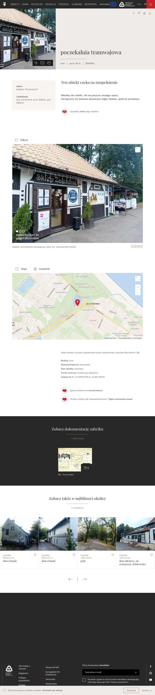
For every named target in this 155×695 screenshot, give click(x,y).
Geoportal (91, 4)
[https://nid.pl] (7, 670)
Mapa (26, 4)
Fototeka (64, 4)
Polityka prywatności (27, 680)
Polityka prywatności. (119, 682)
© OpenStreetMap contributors (129, 338)
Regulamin (27, 674)
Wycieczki (37, 4)
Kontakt (27, 685)
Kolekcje (51, 4)
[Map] (77, 306)
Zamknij (145, 690)
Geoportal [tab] (44, 269)
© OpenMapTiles (109, 338)
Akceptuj (131, 690)
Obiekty (15, 4)
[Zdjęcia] (49, 62)
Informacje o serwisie (27, 668)
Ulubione (77, 4)
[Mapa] (42, 62)
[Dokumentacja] (36, 62)
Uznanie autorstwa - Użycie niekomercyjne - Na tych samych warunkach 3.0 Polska (137, 247)
